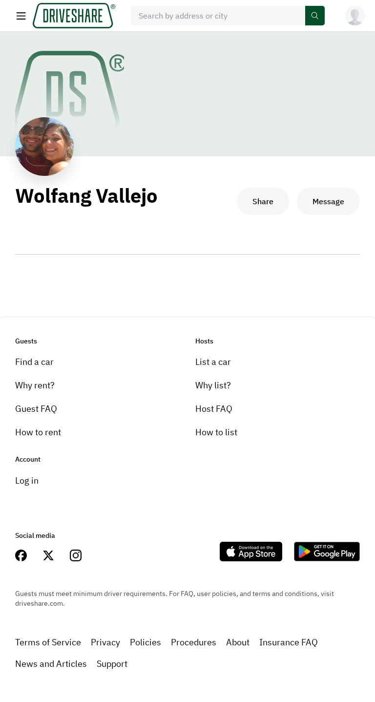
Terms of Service (48, 642)
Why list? (213, 385)
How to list (216, 432)
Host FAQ (213, 408)
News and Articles (51, 663)
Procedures (193, 642)
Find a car (34, 361)
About (238, 642)
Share (262, 201)
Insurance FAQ (288, 642)
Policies (145, 642)
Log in (27, 480)
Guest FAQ (36, 408)
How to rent (38, 432)
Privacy (105, 642)
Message (328, 201)
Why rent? (35, 385)
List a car (213, 361)
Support (112, 663)
